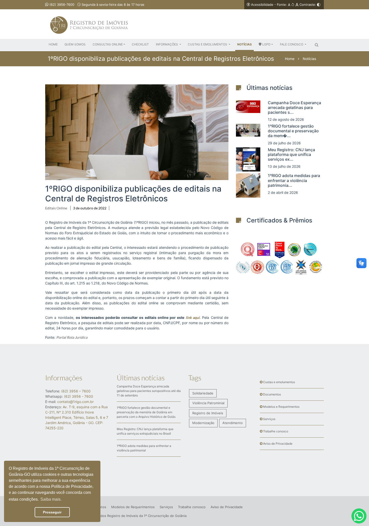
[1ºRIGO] (89, 14)
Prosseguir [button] (52, 512)
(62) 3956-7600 (61, 5)
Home (289, 58)
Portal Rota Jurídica (71, 337)
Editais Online (56, 208)
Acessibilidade (262, 5)
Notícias (309, 58)
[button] (109, 44)
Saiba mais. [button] (51, 499)
